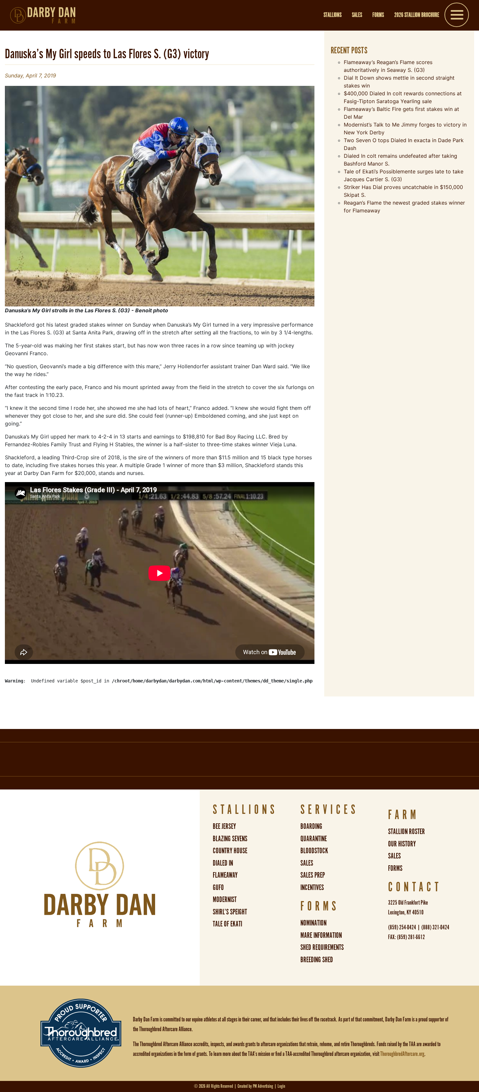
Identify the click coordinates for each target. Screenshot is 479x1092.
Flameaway (225, 875)
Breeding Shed (316, 960)
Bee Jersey (224, 826)
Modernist (225, 900)
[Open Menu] (456, 16)
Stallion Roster (406, 832)
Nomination (313, 923)
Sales (357, 15)
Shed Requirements (322, 947)
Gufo (218, 888)
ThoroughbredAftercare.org (402, 1054)
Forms (378, 15)
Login (281, 1086)
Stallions (332, 15)
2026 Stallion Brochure (416, 15)
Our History (402, 844)
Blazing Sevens (230, 839)
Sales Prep (312, 875)
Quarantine (313, 839)
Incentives (312, 888)
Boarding (311, 826)
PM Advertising (263, 1086)
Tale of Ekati (227, 924)
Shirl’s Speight (230, 912)
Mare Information (321, 935)
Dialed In (223, 863)
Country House (230, 851)
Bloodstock (314, 851)
